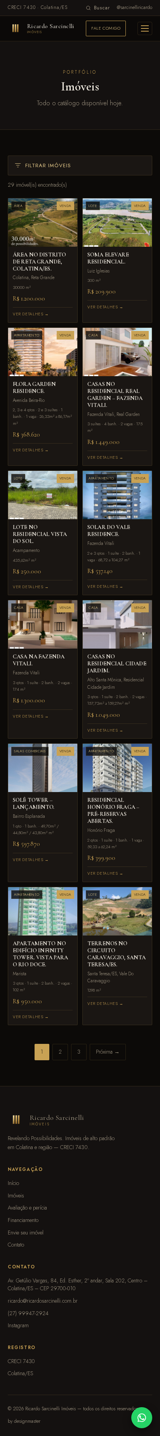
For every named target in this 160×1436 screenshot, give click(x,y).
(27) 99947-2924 (28, 1313)
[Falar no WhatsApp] (141, 1417)
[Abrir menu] (144, 28)
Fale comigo (105, 28)
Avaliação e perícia (27, 1207)
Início (13, 1183)
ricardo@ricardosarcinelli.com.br (43, 1301)
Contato (16, 1245)
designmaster (27, 1421)
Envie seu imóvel (25, 1232)
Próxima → (108, 1052)
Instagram (18, 1325)
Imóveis (16, 1195)
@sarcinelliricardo (134, 7)
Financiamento (23, 1220)
